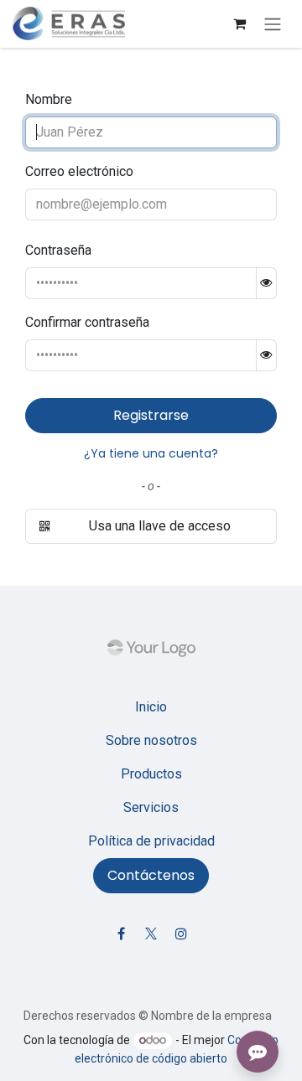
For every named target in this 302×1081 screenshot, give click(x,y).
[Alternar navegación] (272, 24)
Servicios (151, 807)
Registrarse (151, 415)
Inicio (151, 707)
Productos (151, 774)
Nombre (48, 99)
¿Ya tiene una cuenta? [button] (151, 453)
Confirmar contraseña (87, 322)
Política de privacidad (151, 841)
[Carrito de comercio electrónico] (239, 23)
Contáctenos (151, 875)
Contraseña (58, 250)
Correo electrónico (79, 171)
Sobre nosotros (151, 740)
